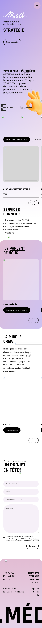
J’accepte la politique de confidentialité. (20, 537)
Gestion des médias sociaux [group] (16, 139)
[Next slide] (36, 202)
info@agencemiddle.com (13, 592)
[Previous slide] (30, 202)
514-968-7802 (9, 589)
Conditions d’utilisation (24, 540)
